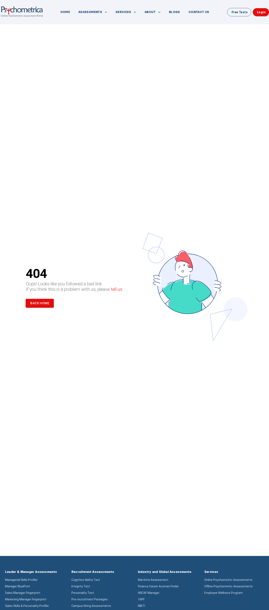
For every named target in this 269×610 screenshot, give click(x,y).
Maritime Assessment (153, 579)
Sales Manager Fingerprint (22, 592)
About (150, 12)
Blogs (174, 12)
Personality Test (82, 592)
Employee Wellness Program (223, 592)
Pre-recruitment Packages (89, 599)
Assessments (90, 12)
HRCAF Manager (149, 592)
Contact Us (199, 12)
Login (261, 12)
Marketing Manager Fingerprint (25, 599)
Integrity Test (80, 586)
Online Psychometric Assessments (228, 579)
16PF (141, 599)
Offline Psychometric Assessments (228, 586)
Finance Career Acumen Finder (158, 586)
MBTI (141, 605)
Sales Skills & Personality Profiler (27, 605)
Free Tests (240, 12)
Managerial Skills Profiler (21, 579)
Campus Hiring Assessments (91, 605)
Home (65, 12)
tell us (116, 289)
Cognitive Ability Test (85, 579)
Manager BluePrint (17, 586)
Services (123, 12)
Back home (39, 303)
